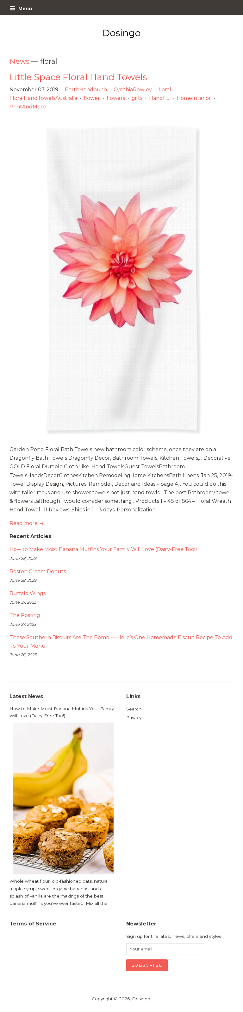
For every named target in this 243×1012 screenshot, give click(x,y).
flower (92, 98)
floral (165, 90)
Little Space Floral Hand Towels (78, 77)
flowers (116, 98)
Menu (24, 8)
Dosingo (141, 998)
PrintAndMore (27, 107)
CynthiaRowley (133, 90)
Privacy (133, 717)
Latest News (26, 696)
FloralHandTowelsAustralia (43, 98)
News (19, 61)
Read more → (26, 523)
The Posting (24, 615)
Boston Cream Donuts (37, 571)
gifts (137, 98)
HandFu (159, 98)
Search (133, 708)
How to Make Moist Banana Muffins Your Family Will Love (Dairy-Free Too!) (103, 549)
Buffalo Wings (27, 593)
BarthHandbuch (86, 90)
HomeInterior (194, 98)
